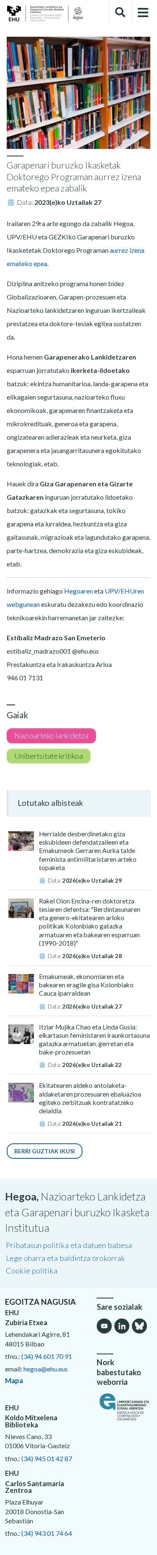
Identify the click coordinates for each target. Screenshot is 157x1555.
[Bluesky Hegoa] (139, 1326)
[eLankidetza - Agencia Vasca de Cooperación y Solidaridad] (124, 1407)
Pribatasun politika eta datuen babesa (69, 1245)
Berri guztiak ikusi (44, 1151)
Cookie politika (31, 1270)
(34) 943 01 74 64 (46, 1533)
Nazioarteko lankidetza (51, 735)
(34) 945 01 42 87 (46, 1458)
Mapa (14, 1380)
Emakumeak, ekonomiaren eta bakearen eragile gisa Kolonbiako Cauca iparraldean (86, 985)
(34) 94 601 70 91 (46, 1356)
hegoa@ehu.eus (45, 1369)
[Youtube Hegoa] (104, 1326)
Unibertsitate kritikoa (48, 756)
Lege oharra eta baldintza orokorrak (65, 1258)
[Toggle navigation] (143, 12)
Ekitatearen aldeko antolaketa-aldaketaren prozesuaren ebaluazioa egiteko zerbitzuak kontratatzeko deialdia (90, 1098)
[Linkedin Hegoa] (121, 1326)
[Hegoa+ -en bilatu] (120, 12)
